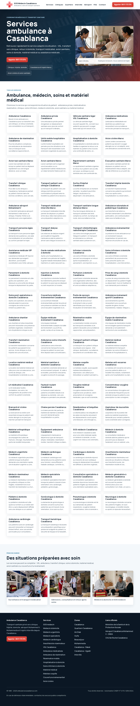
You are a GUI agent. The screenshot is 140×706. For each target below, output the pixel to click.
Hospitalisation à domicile (54, 662)
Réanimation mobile (51, 658)
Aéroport (88, 5)
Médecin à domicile (51, 628)
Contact (102, 5)
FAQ (95, 5)
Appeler (122, 4)
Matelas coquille (50, 673)
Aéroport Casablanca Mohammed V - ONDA (119, 632)
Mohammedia (80, 643)
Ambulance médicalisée (53, 651)
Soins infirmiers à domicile (54, 666)
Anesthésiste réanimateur (54, 643)
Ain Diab (77, 632)
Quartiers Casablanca (83, 628)
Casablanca (79, 624)
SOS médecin (48, 624)
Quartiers (69, 5)
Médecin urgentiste (51, 632)
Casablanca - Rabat (82, 647)
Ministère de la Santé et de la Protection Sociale (117, 626)
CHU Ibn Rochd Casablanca (116, 638)
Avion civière (48, 681)
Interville (78, 5)
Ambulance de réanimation (54, 655)
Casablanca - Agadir (82, 651)
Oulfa (76, 636)
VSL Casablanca (49, 647)
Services (49, 5)
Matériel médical (50, 670)
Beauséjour (79, 639)
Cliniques (59, 5)
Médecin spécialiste (51, 636)
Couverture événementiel (54, 677)
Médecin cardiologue (52, 639)
